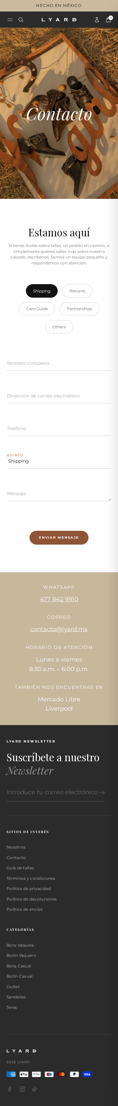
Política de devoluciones (32, 899)
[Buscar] (21, 19)
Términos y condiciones (31, 878)
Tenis (12, 1007)
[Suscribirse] (101, 792)
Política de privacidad (29, 888)
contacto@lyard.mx (59, 629)
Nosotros (16, 847)
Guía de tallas (20, 867)
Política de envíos (25, 909)
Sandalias (16, 996)
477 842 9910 (59, 599)
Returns (77, 290)
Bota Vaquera (20, 945)
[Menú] (10, 19)
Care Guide (37, 308)
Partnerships (79, 308)
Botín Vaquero (21, 955)
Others (59, 326)
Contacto (16, 857)
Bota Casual (19, 965)
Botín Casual (20, 976)
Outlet (13, 986)
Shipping (41, 290)
